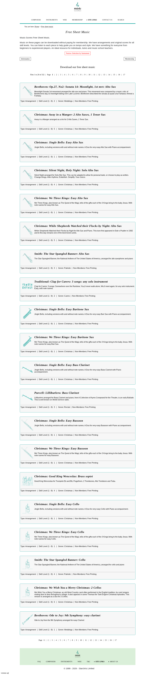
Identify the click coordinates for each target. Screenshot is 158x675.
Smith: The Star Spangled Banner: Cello (59, 559)
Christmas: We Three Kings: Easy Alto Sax (61, 198)
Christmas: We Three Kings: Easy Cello (59, 532)
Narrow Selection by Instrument (77, 53)
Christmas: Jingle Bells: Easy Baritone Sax (61, 309)
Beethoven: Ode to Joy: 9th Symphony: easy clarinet (67, 615)
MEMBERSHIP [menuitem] (77, 20)
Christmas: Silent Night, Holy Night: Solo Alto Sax (66, 170)
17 (124, 75)
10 (89, 75)
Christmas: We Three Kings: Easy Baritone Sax (64, 337)
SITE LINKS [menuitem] (92, 20)
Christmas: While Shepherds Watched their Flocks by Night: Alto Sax (78, 225)
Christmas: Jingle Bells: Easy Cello (56, 504)
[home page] (77, 7)
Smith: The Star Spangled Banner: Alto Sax (61, 253)
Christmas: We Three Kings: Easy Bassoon (61, 448)
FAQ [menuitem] (39, 661)
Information (25, 59)
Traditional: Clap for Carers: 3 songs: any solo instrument (71, 281)
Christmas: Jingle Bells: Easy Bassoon (58, 420)
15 (114, 75)
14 (109, 75)
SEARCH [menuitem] (121, 20)
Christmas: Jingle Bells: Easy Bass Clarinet (62, 364)
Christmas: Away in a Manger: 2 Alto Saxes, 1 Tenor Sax (70, 114)
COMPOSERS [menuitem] (36, 20)
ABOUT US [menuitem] (114, 661)
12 (99, 75)
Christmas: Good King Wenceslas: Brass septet (63, 476)
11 (94, 75)
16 (119, 75)
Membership (129, 59)
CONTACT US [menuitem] (107, 20)
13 (104, 75)
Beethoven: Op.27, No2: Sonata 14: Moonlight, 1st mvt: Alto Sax (75, 86)
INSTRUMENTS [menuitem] (52, 20)
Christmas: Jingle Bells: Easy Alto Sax (58, 142)
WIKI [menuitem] (65, 20)
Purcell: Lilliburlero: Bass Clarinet (56, 392)
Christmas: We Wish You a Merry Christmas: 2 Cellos (67, 587)
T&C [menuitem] (88, 661)
